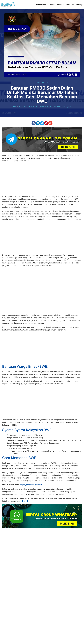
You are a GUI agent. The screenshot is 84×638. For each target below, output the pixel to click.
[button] (34, 123)
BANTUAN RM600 (37, 107)
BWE (69, 107)
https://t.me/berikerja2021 (31, 471)
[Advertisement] (42, 178)
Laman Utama (41, 5)
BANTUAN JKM (24, 107)
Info (14, 107)
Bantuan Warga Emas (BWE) (56, 107)
